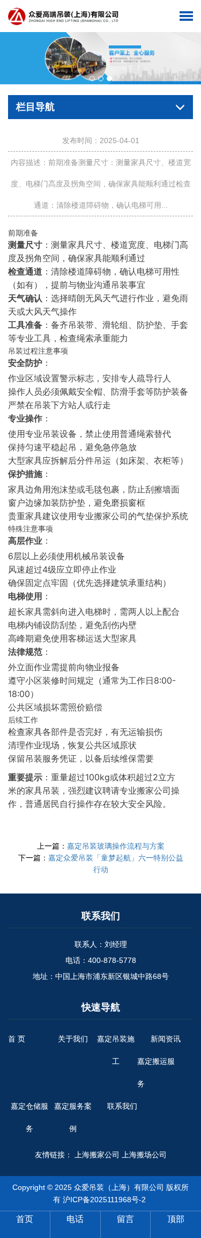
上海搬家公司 (97, 1154)
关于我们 (73, 1039)
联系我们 (122, 1106)
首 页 (16, 1039)
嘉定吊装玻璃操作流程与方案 (116, 846)
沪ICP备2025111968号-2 (104, 1199)
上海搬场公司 (144, 1154)
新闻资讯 (166, 1039)
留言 (125, 1219)
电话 (75, 1219)
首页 (24, 1219)
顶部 (175, 1219)
